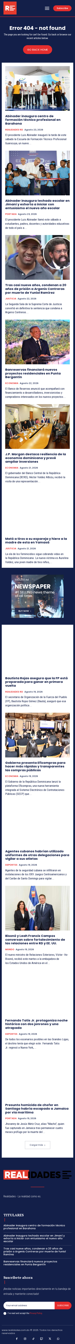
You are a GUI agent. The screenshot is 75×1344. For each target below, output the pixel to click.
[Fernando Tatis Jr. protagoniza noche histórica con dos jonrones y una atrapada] (37, 992)
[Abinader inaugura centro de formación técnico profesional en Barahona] (37, 88)
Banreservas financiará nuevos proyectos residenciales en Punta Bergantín (33, 373)
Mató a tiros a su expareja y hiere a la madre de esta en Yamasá (36, 541)
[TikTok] (33, 1339)
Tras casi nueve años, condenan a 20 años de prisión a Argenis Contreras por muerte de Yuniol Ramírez (35, 289)
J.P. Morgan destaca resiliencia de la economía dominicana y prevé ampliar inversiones (35, 458)
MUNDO (9, 949)
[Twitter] (50, 1339)
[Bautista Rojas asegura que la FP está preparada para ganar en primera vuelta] (37, 650)
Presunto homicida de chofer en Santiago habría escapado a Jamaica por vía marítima (37, 1108)
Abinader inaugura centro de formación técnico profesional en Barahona (33, 120)
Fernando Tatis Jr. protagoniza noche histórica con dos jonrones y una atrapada (36, 1024)
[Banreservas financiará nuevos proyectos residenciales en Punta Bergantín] (37, 342)
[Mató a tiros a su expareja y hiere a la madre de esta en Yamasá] (37, 511)
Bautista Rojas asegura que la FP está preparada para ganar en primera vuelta (36, 682)
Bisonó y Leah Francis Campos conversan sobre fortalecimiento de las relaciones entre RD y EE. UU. (35, 939)
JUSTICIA (10, 298)
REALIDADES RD (14, 129)
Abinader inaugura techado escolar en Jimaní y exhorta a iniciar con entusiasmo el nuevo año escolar (37, 204)
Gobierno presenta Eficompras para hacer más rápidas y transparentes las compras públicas (35, 766)
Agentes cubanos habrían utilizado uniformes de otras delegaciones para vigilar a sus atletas (37, 855)
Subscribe (63, 1305)
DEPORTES (11, 865)
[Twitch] (41, 1339)
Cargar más (36, 1144)
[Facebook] (17, 1339)
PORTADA (11, 214)
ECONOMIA (11, 383)
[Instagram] (25, 1339)
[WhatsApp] (58, 1339)
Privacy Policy (36, 1313)
